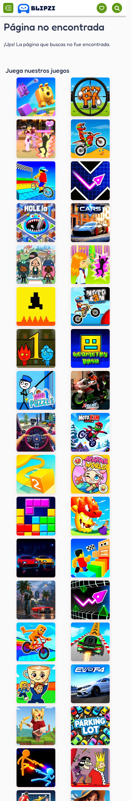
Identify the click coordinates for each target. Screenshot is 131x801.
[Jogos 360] (41, 8)
